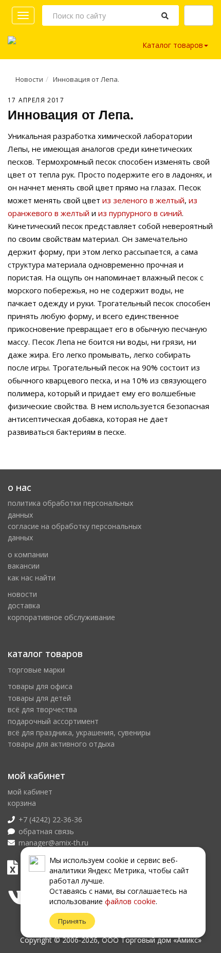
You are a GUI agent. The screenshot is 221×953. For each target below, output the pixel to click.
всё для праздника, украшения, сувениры (79, 732)
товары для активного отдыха (61, 744)
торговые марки (36, 670)
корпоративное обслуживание (61, 617)
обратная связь (46, 831)
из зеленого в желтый (143, 200)
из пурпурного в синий (140, 213)
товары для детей (39, 698)
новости (22, 594)
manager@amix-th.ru (53, 843)
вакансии (24, 566)
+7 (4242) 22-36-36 (50, 819)
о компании (28, 554)
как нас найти (32, 578)
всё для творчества (42, 709)
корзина (22, 803)
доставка (24, 605)
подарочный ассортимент (53, 721)
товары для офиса (40, 686)
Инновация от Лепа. (86, 79)
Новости (29, 79)
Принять (72, 921)
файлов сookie (130, 901)
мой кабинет (30, 792)
